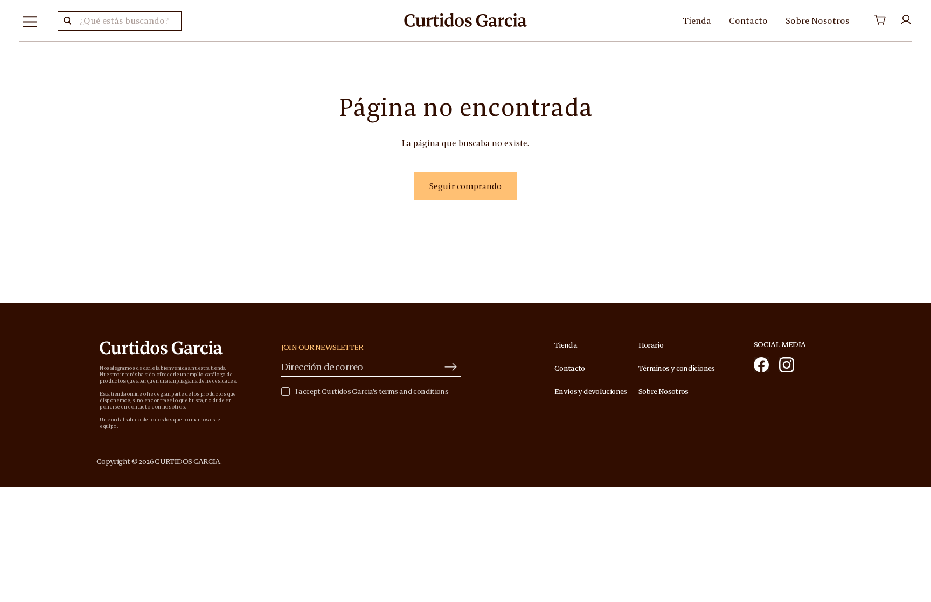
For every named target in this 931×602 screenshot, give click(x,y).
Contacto (748, 20)
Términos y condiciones (676, 368)
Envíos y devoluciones (590, 391)
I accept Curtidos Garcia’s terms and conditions (371, 391)
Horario (651, 345)
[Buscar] (67, 21)
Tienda (697, 20)
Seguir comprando (465, 186)
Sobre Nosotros (817, 20)
